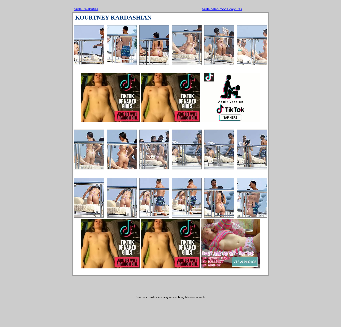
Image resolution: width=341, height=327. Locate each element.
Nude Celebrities (86, 9)
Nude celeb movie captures (222, 9)
